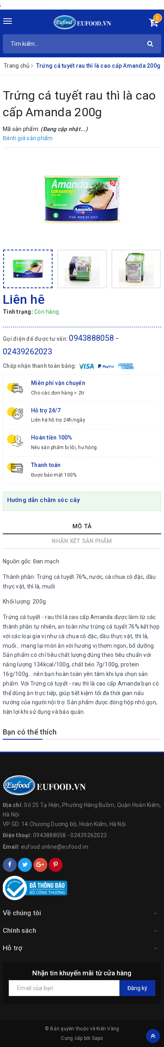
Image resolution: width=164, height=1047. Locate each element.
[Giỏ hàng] (153, 24)
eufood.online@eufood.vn (55, 847)
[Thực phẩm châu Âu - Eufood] (82, 22)
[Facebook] (10, 865)
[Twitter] (25, 865)
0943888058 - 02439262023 (70, 835)
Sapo (97, 1038)
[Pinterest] (55, 865)
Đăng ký (137, 988)
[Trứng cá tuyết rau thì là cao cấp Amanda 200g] (82, 199)
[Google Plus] (40, 865)
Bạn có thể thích (30, 732)
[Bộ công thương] (82, 888)
